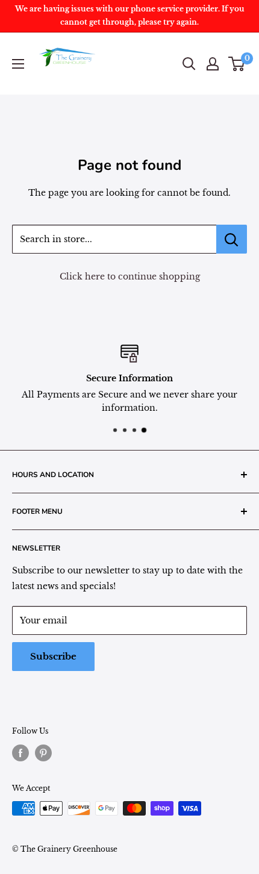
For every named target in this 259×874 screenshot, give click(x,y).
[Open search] (189, 63)
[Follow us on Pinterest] (43, 752)
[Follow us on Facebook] (20, 752)
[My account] (213, 63)
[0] (237, 64)
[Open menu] (18, 64)
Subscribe (53, 656)
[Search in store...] (231, 239)
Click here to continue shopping (130, 276)
